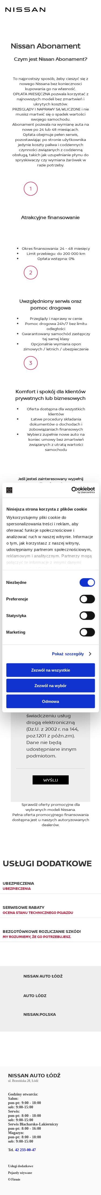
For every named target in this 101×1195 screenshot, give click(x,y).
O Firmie (14, 1179)
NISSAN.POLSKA (39, 1014)
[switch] (87, 599)
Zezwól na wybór (50, 685)
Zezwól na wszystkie (50, 670)
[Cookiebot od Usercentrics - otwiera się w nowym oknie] (72, 490)
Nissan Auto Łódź (42, 976)
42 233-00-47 (25, 1150)
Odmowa (50, 701)
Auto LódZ (34, 995)
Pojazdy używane (20, 1173)
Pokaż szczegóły (68, 654)
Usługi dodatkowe (20, 1166)
